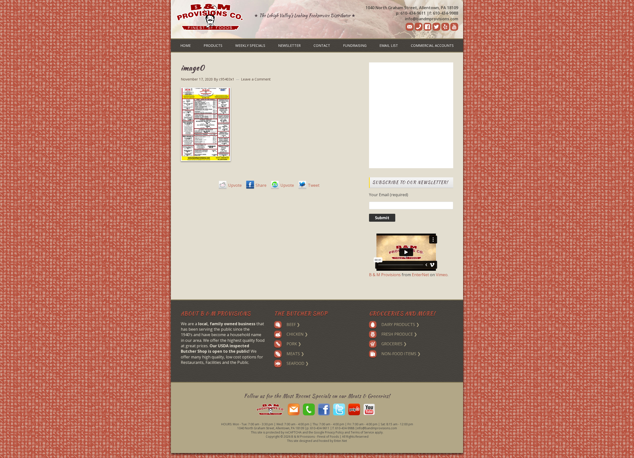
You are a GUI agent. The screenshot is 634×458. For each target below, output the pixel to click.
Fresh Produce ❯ (399, 334)
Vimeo (442, 274)
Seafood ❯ (298, 363)
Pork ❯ (294, 344)
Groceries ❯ (394, 344)
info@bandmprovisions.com (431, 19)
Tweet (313, 185)
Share (261, 185)
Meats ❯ (295, 353)
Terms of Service (362, 432)
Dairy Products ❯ (400, 324)
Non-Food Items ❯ (401, 353)
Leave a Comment (256, 79)
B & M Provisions (385, 274)
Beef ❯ (293, 324)
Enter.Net (340, 441)
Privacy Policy (334, 432)
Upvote (235, 185)
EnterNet (420, 274)
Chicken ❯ (297, 334)
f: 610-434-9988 (443, 13)
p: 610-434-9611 (411, 13)
